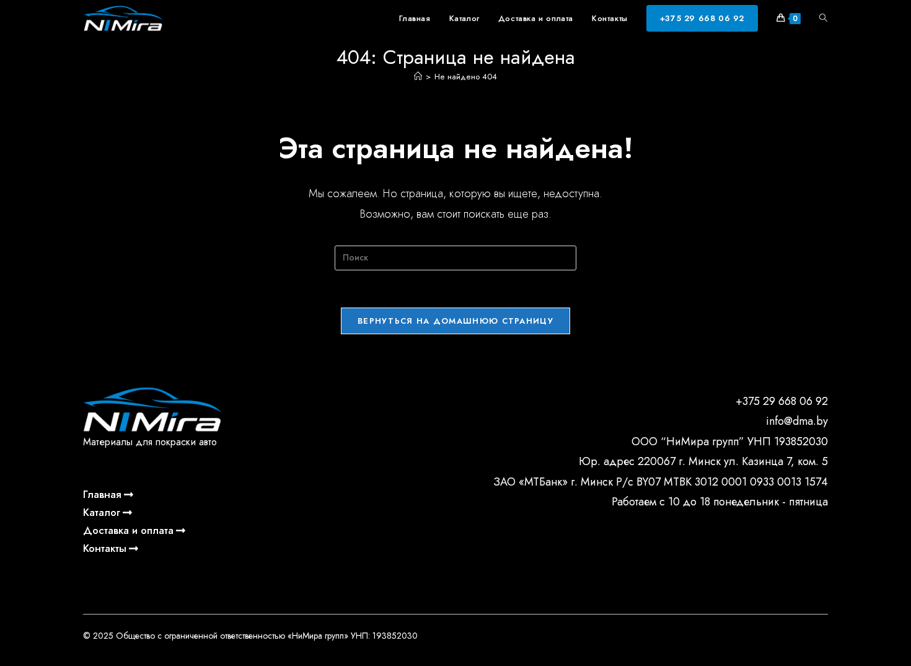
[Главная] (418, 76)
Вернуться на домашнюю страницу (455, 321)
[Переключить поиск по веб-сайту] (823, 18)
